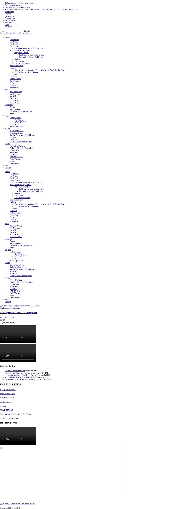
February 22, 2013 (7, 317)
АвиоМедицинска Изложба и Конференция (18, 313)
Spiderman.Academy (8, 390)
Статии (8, 14)
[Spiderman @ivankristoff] (17, 504)
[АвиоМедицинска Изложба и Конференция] (20, 306)
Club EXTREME (6, 410)
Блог (7, 25)
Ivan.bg (3, 406)
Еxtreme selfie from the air (15, 371)
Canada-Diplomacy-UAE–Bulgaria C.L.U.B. (22, 379)
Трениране (9, 12)
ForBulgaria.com (6, 402)
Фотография (10, 20)
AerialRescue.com (7, 398)
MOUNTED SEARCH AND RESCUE (20, 377)
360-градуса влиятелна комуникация (20, 3)
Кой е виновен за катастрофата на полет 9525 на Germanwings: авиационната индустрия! (41, 9)
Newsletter (9, 22)
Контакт (8, 27)
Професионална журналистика (17, 7)
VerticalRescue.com (7, 394)
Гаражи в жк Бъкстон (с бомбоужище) (20, 373)
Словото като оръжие (14, 5)
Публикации (10, 18)
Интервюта (9, 16)
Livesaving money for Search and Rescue (20, 375)
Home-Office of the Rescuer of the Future (16, 414)
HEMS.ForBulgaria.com (9, 418)
